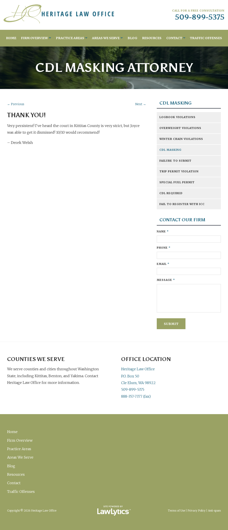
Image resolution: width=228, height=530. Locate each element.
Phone (164, 247)
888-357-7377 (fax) (136, 396)
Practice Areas (70, 38)
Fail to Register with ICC (182, 204)
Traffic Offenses (206, 38)
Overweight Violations (180, 128)
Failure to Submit (175, 160)
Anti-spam (214, 510)
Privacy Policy (196, 510)
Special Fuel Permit (177, 182)
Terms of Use (176, 510)
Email (163, 264)
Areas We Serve (106, 38)
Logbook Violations (177, 117)
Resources (151, 38)
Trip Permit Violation (179, 171)
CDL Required (171, 193)
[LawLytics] (114, 511)
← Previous (15, 104)
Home (11, 38)
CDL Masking (175, 103)
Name (163, 231)
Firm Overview (34, 38)
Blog (132, 38)
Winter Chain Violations (181, 139)
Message (166, 280)
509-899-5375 (199, 17)
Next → (140, 104)
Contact (174, 38)
